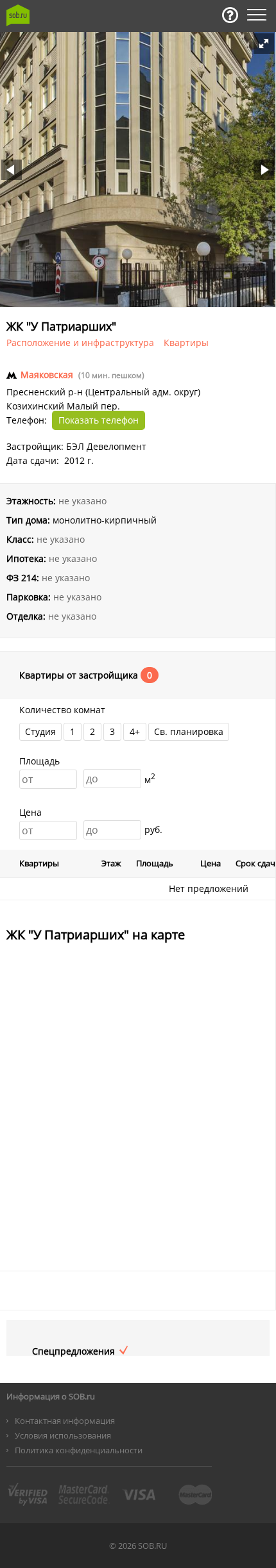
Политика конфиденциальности (78, 1450)
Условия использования (63, 1435)
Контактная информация (65, 1420)
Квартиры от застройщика (80, 675)
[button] (264, 43)
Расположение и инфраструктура (80, 342)
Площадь (39, 761)
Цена (30, 812)
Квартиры (186, 342)
